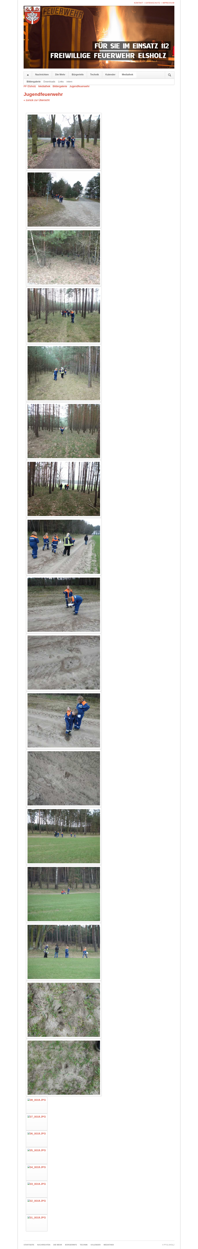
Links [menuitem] (61, 81)
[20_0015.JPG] (64, 431)
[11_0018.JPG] (64, 952)
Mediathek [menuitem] (127, 74)
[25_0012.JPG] (64, 142)
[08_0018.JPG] (37, 1105)
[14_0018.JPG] (64, 778)
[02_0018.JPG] (37, 1206)
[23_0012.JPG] (64, 257)
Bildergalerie (60, 86)
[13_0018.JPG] (64, 836)
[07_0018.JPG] (37, 1122)
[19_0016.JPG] (64, 489)
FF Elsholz (30, 86)
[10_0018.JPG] (64, 1010)
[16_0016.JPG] (64, 662)
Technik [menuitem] (94, 74)
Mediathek (44, 86)
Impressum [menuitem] (168, 3)
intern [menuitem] (69, 81)
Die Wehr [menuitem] (60, 74)
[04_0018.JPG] (37, 1172)
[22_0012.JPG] (64, 315)
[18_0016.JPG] (64, 547)
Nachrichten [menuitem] (42, 74)
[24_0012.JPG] (64, 199)
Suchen (169, 75)
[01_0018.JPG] (37, 1223)
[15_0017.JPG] (64, 720)
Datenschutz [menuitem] (153, 3)
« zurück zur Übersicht (37, 100)
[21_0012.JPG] (64, 373)
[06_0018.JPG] (37, 1139)
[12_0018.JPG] (64, 894)
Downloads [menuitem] (49, 81)
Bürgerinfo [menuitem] (78, 74)
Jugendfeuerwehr (79, 86)
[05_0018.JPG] (37, 1156)
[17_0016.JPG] (64, 605)
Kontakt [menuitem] (138, 3)
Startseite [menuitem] (28, 75)
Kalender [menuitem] (110, 74)
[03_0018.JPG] (37, 1189)
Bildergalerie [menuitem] (34, 81)
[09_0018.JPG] (64, 1068)
